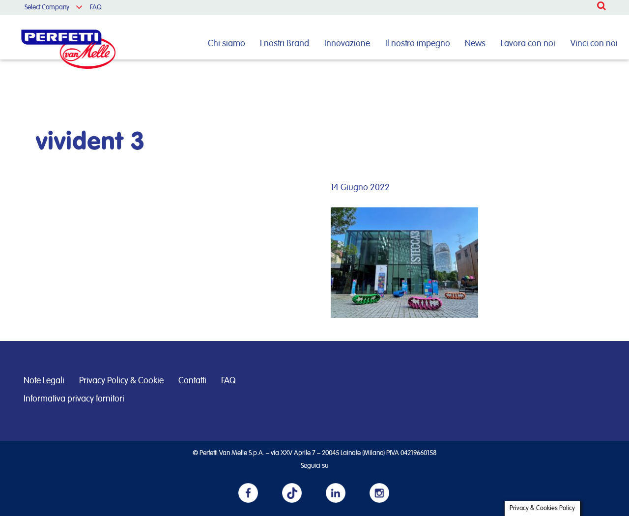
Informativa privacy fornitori (74, 399)
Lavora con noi (528, 43)
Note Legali (44, 380)
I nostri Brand (284, 43)
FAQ (96, 7)
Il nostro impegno (417, 43)
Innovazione (347, 43)
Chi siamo (226, 43)
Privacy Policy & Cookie (121, 380)
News (475, 43)
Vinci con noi (594, 43)
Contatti (192, 380)
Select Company (47, 7)
